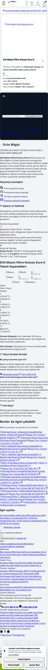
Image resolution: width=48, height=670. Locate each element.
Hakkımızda (5, 543)
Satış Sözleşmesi (7, 587)
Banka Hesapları (17, 546)
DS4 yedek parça (34, 515)
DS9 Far (24, 581)
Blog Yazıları (5, 552)
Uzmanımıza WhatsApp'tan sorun (21, 131)
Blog (26, 543)
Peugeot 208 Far (7, 571)
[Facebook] (5, 632)
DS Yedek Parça (18, 565)
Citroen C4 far (9, 623)
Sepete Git (21, 538)
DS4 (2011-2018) (39, 10)
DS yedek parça (18, 615)
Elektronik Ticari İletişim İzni (18, 590)
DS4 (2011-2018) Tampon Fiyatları (22, 520)
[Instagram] (1, 632)
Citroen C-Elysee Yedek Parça (16, 579)
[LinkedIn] (8, 632)
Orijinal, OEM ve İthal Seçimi (27, 554)
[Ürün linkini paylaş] (42, 60)
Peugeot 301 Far (18, 573)
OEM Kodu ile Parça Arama (23, 552)
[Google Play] (18, 635)
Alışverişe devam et (8, 538)
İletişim (14, 543)
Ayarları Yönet (34, 665)
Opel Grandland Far (12, 581)
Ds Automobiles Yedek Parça (18, 10)
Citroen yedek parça (29, 612)
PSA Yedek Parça (33, 565)
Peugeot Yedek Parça (10, 562)
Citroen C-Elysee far (25, 623)
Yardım (21, 543)
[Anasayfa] (4, 10)
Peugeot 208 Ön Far (24, 571)
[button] (3, 3)
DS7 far (24, 626)
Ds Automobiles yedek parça (13, 515)
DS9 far (31, 626)
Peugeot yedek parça (10, 612)
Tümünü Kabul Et (24, 659)
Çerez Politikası (13, 655)
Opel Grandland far (12, 626)
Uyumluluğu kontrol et (34, 116)
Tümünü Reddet (13, 665)
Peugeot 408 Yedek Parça (14, 576)
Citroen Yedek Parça (29, 562)
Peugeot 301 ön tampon (14, 618)
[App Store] (6, 635)
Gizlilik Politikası (22, 587)
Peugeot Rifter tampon (13, 620)
